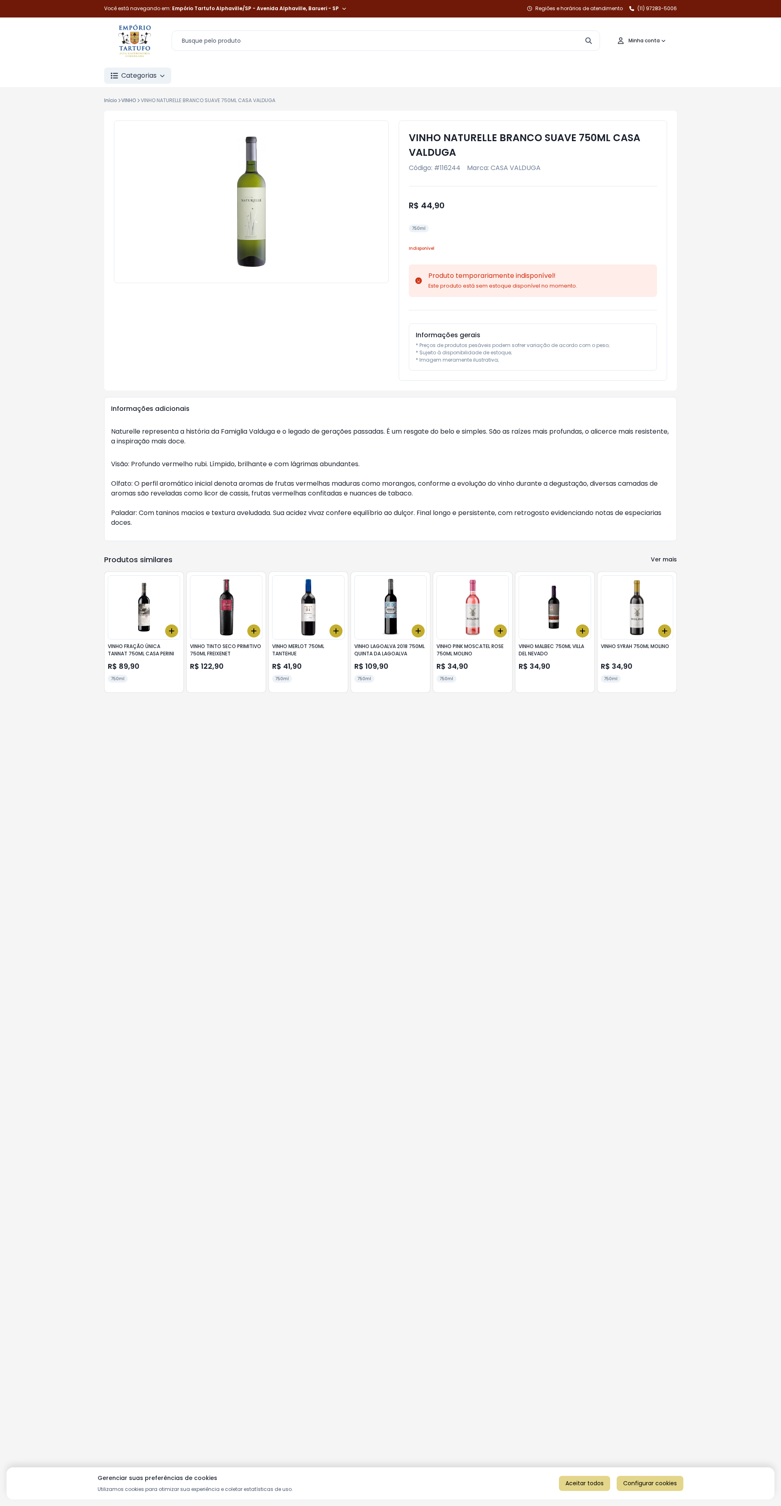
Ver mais (664, 559)
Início (110, 100)
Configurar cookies (650, 1483)
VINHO (128, 100)
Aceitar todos (584, 1483)
